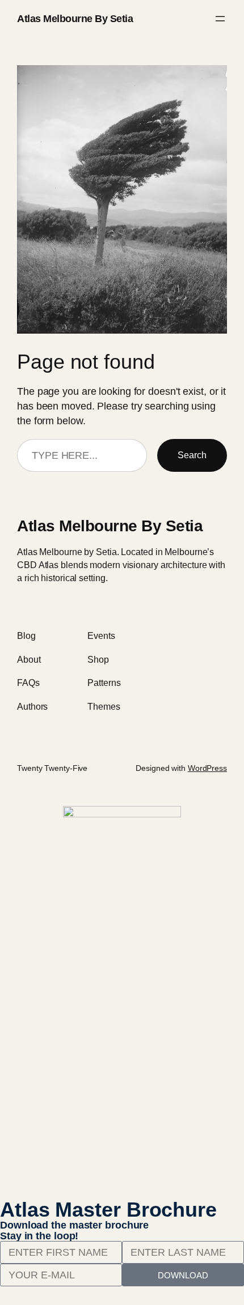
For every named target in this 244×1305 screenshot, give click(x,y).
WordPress (207, 768)
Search (192, 455)
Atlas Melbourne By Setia (75, 18)
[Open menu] (220, 18)
